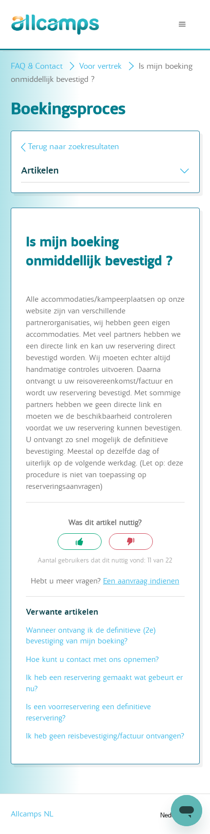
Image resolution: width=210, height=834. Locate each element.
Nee (131, 541)
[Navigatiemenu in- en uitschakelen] (182, 24)
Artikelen (40, 171)
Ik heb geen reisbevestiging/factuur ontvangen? (105, 736)
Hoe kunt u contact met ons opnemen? (92, 659)
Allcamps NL (32, 814)
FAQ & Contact (37, 66)
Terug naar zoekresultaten (73, 146)
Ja (80, 541)
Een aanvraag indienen (141, 581)
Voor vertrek (100, 66)
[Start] (55, 25)
